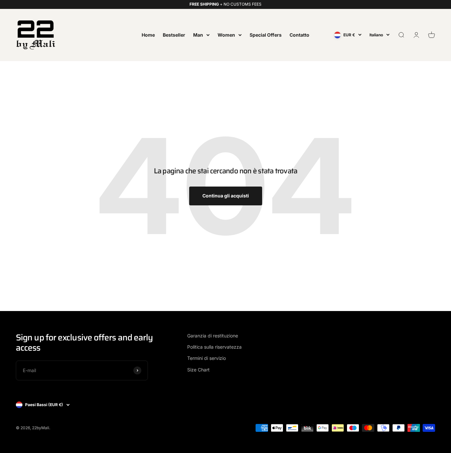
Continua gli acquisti (225, 195)
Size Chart (198, 369)
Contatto (299, 34)
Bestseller (174, 34)
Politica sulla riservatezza (214, 347)
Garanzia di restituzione (212, 335)
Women (226, 34)
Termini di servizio (206, 358)
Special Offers (266, 34)
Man (198, 34)
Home (148, 34)
